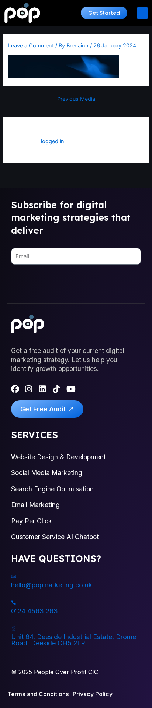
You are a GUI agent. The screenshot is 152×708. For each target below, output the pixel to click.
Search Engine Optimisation (52, 489)
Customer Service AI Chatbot (55, 537)
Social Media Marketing (46, 473)
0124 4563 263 (34, 611)
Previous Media (76, 99)
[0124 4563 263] (13, 602)
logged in (52, 141)
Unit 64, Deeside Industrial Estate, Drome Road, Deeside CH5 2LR (73, 640)
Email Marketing (35, 505)
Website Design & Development (58, 457)
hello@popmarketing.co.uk (51, 585)
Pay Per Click (31, 521)
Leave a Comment (31, 45)
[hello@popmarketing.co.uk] (13, 576)
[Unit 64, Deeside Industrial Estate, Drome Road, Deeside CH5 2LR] (13, 628)
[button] (104, 13)
